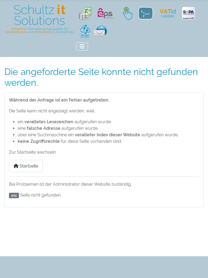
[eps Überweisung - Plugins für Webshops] (106, 12)
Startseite (28, 166)
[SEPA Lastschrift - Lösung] (188, 12)
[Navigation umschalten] (82, 46)
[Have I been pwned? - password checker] (145, 12)
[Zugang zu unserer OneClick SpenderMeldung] (126, 12)
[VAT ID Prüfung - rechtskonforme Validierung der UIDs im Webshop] (168, 12)
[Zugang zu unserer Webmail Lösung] (99, 30)
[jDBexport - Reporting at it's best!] (85, 12)
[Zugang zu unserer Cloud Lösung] (84, 30)
